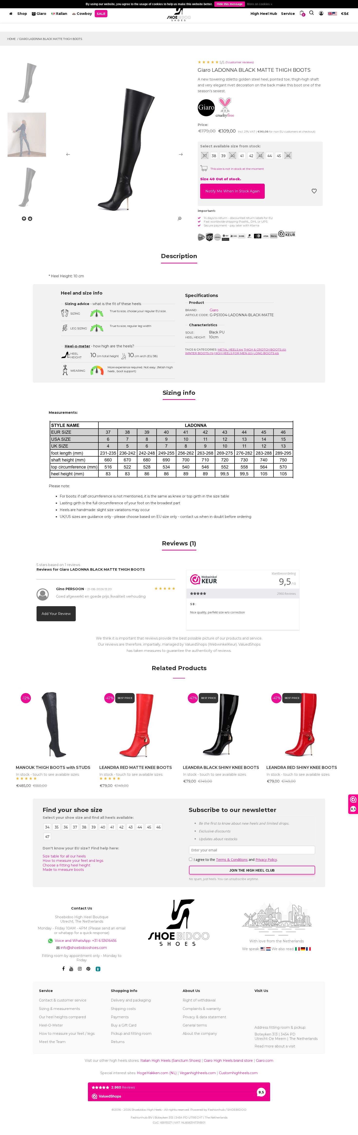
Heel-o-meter (77, 346)
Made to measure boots (63, 869)
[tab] (179, 257)
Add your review (56, 614)
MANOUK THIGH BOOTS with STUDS (53, 767)
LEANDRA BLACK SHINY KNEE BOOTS (221, 767)
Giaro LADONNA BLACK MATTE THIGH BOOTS (50, 39)
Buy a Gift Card (123, 1025)
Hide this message (230, 4)
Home (11, 39)
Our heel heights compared (62, 1017)
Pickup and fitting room (131, 1033)
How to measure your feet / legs (66, 1033)
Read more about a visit (274, 1046)
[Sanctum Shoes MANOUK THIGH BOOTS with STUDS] (54, 724)
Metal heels (230, 349)
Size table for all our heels (64, 856)
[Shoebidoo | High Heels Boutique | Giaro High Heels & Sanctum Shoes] (179, 12)
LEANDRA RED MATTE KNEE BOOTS (135, 767)
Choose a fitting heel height (66, 865)
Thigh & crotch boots (265, 349)
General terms (195, 1025)
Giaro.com (264, 1060)
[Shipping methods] (213, 237)
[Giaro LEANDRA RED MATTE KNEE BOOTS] (137, 724)
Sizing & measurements (59, 1009)
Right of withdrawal (199, 1000)
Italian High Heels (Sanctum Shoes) (170, 1060)
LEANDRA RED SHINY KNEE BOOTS (301, 767)
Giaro (214, 310)
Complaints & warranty (202, 1009)
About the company (200, 1033)
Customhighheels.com (238, 1073)
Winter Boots (199, 353)
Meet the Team (52, 1042)
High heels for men (233, 353)
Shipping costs (123, 1009)
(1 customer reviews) (240, 62)
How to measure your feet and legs (73, 860)
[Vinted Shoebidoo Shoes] (98, 969)
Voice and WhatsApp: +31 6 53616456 (85, 940)
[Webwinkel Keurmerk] (286, 234)
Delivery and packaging (131, 1000)
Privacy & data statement (204, 1017)
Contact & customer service (62, 1000)
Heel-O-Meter (51, 1025)
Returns (117, 1042)
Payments (120, 1017)
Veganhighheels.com (198, 1073)
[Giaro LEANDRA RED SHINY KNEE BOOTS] (304, 724)
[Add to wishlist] (314, 192)
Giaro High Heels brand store (228, 1060)
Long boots (266, 353)
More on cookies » (259, 4)
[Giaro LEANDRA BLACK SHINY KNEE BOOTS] (221, 724)
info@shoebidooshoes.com (84, 948)
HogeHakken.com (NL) (157, 1073)
